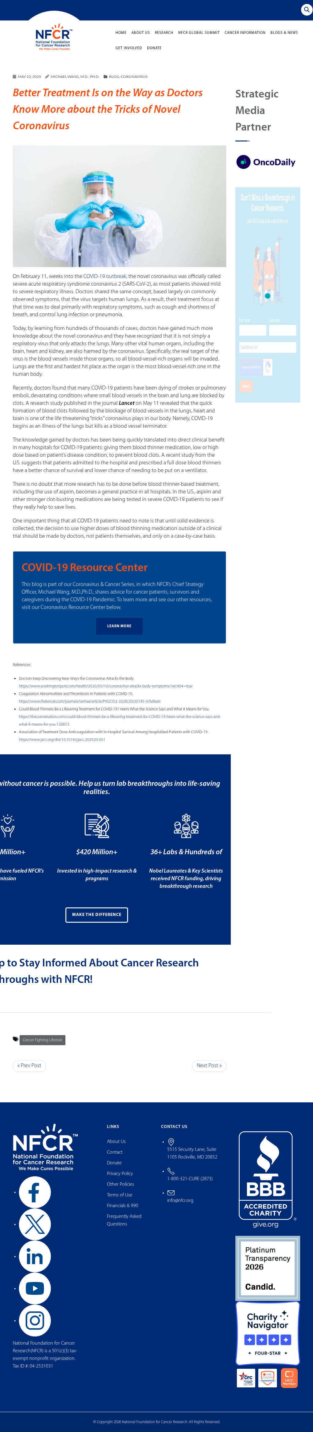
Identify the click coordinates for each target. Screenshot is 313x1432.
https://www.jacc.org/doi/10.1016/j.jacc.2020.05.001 (62, 740)
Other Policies (120, 1184)
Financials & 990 (122, 1205)
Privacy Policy (120, 1173)
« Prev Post (29, 1066)
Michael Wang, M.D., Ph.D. (75, 76)
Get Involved (129, 48)
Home (121, 33)
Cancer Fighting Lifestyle (42, 1040)
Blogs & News (284, 33)
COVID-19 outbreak (104, 277)
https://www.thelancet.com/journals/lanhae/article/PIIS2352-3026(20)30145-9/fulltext (89, 702)
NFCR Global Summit (199, 33)
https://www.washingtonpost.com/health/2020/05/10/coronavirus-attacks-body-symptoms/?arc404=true (105, 686)
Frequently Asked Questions (124, 1220)
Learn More (119, 626)
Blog (114, 76)
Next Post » (209, 1066)
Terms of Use (119, 1195)
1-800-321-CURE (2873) (190, 1179)
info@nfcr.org (180, 1200)
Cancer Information (245, 33)
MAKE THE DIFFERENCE (96, 915)
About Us (140, 33)
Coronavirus (134, 76)
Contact (115, 1152)
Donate (154, 48)
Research (164, 33)
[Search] (307, 10)
